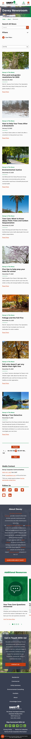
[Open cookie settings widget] (2, 736)
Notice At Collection (21, 729)
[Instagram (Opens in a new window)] (22, 490)
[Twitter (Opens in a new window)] (10, 490)
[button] (12, 624)
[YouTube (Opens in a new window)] (3, 495)
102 (9, 450)
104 (14, 450)
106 (19, 450)
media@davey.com (11, 475)
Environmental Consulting (15, 689)
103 (11, 450)
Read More (5, 92)
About (9, 19)
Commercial (15, 681)
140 (4, 453)
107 (21, 450)
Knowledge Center (15, 701)
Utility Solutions (15, 685)
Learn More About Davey (15, 560)
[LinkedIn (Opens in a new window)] (10, 495)
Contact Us (15, 664)
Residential (15, 677)
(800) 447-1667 (6, 472)
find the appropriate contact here (13, 479)
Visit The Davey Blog (9, 619)
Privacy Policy (7, 729)
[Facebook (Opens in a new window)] (3, 490)
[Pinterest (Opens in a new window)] (16, 490)
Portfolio (15, 693)
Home (3, 19)
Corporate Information (20, 731)
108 (23, 450)
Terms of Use (8, 731)
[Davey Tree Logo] (15, 707)
